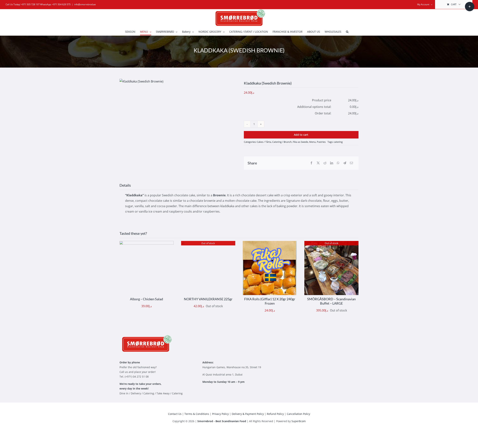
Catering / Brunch (282, 142)
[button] (347, 31)
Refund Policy (275, 414)
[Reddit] (325, 163)
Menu (312, 142)
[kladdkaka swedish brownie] (141, 81)
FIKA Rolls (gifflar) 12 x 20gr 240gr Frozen (269, 301)
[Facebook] (311, 163)
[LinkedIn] (331, 163)
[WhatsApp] (338, 163)
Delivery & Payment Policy (248, 414)
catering (338, 142)
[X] (318, 163)
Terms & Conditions (196, 414)
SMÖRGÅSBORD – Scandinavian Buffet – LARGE (331, 301)
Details (158, 268)
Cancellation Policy (298, 414)
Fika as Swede (300, 142)
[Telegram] (344, 163)
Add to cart (301, 134)
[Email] (351, 163)
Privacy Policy (220, 414)
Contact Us (174, 414)
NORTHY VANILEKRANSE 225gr (208, 299)
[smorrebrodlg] (146, 336)
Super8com (298, 421)
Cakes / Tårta (264, 142)
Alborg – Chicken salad (146, 299)
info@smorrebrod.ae (85, 4)
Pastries (321, 142)
